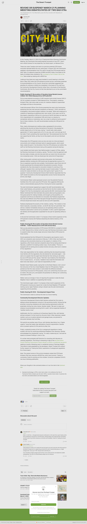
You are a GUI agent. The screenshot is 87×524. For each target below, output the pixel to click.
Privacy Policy (53, 508)
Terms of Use (49, 507)
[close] (56, 487)
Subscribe (43, 504)
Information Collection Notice (43, 508)
